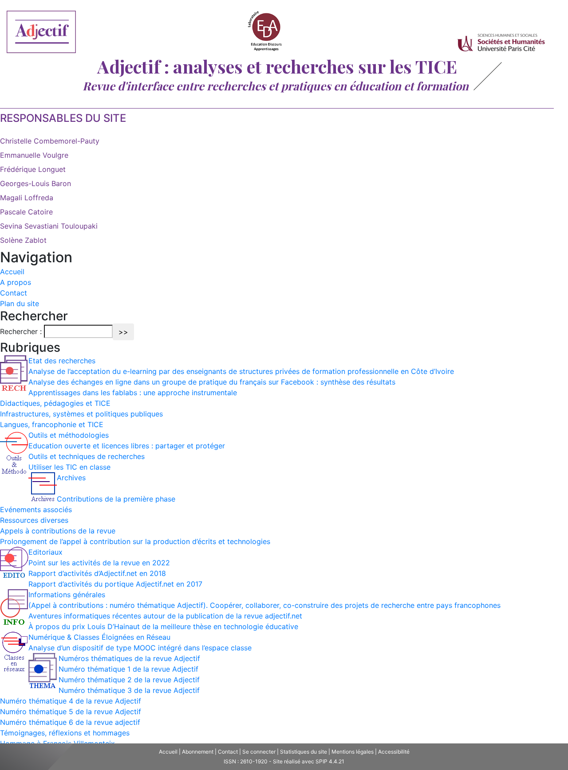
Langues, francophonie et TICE (51, 424)
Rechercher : (21, 331)
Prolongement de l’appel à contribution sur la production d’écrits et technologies (135, 541)
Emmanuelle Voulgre (34, 155)
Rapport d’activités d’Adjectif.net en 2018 (97, 573)
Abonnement (197, 751)
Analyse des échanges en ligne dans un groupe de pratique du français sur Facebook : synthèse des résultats (211, 381)
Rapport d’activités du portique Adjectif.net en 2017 (115, 583)
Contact (13, 292)
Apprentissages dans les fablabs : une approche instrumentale (132, 392)
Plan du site (19, 303)
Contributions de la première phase (116, 498)
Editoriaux (45, 552)
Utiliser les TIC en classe (69, 467)
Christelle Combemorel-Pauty (49, 140)
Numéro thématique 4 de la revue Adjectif (70, 700)
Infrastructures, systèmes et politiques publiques (81, 413)
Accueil (12, 271)
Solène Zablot (23, 240)
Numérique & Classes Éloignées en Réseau (99, 637)
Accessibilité (394, 751)
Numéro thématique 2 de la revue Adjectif (129, 679)
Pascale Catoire (26, 211)
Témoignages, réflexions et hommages (65, 732)
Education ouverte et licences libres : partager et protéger (126, 445)
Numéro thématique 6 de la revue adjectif (70, 722)
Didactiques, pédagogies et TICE (55, 403)
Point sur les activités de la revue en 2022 (99, 562)
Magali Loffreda (26, 197)
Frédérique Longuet (33, 169)
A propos (15, 282)
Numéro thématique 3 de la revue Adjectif (129, 690)
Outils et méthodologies (68, 435)
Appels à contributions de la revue (57, 530)
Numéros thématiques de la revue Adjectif (129, 658)
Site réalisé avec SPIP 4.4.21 (308, 761)
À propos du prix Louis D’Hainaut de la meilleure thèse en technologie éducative (163, 626)
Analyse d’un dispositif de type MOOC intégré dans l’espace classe (140, 647)
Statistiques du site (303, 751)
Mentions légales (352, 751)
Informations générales (66, 594)
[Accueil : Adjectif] (41, 33)
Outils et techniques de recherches (86, 456)
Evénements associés (36, 509)
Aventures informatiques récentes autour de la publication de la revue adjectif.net (165, 615)
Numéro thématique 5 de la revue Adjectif (70, 711)
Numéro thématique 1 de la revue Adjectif (128, 669)
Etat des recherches (61, 360)
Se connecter (259, 751)
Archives (71, 477)
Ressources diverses (34, 520)
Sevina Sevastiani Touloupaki (49, 226)
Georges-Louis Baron (35, 183)
